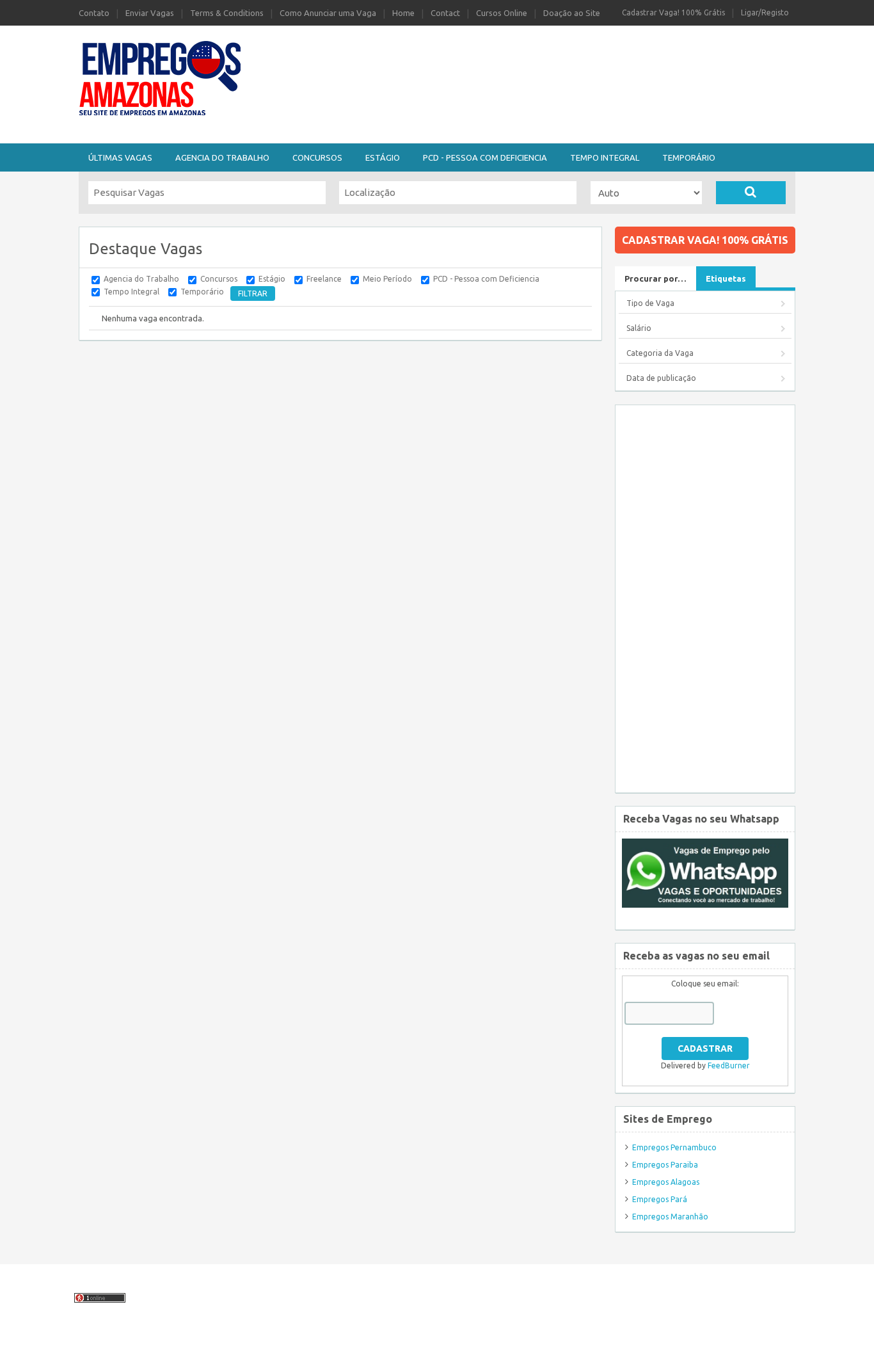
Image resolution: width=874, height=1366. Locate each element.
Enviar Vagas (149, 12)
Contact (445, 12)
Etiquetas (726, 278)
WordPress (544, 1349)
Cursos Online (501, 12)
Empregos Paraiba (665, 1165)
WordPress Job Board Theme (407, 1349)
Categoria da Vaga (660, 353)
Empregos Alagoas (665, 1182)
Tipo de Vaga (650, 303)
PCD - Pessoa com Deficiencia (485, 157)
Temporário (688, 157)
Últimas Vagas (120, 157)
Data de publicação (661, 378)
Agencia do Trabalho (222, 157)
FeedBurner (729, 1065)
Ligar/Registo (765, 12)
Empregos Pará (659, 1199)
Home (403, 12)
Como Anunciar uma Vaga (328, 12)
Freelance (324, 279)
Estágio (382, 157)
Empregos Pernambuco (674, 1147)
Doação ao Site (571, 12)
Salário (638, 328)
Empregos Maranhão (670, 1216)
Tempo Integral (604, 157)
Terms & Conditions (227, 12)
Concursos (317, 157)
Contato (94, 12)
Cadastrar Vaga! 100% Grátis (673, 12)
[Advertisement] (507, 59)
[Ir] (751, 192)
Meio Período (387, 279)
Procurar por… (655, 278)
